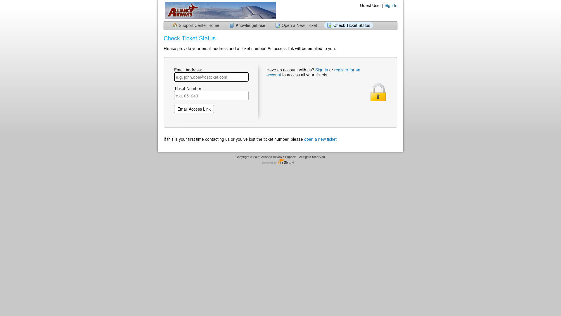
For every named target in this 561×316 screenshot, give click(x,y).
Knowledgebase (250, 25)
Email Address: (188, 70)
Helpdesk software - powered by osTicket (280, 162)
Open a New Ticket (299, 25)
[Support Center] (220, 10)
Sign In (391, 5)
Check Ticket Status (351, 25)
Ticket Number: (188, 88)
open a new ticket (320, 139)
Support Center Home (199, 25)
